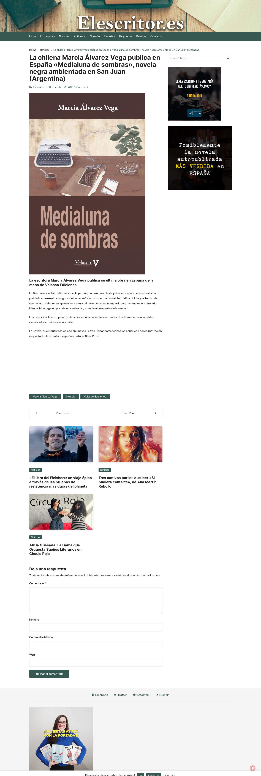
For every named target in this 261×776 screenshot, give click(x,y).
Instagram (142, 695)
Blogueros (125, 36)
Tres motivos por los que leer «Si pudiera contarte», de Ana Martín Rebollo (127, 482)
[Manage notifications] (252, 768)
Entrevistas (47, 36)
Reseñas (109, 36)
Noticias (64, 36)
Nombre (34, 619)
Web (32, 655)
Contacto (156, 36)
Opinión (95, 36)
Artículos (80, 36)
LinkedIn (163, 695)
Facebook (101, 695)
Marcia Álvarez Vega (45, 396)
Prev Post (62, 413)
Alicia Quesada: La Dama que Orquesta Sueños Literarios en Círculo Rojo (55, 549)
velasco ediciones (95, 396)
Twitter (122, 695)
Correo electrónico (41, 637)
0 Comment (81, 87)
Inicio (32, 36)
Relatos (141, 36)
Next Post (129, 413)
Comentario (37, 583)
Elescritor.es (40, 87)
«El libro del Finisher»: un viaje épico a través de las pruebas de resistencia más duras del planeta (60, 482)
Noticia (70, 396)
